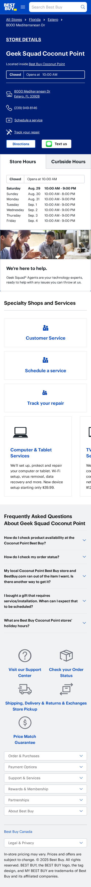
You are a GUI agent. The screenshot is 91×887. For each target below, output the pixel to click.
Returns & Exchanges (66, 703)
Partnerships (18, 800)
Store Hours (23, 161)
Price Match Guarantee (24, 739)
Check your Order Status (66, 672)
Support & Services (24, 778)
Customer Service (45, 337)
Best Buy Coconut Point (47, 64)
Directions (21, 144)
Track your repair (45, 403)
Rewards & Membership (28, 789)
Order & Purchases (23, 756)
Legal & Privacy (21, 843)
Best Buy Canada (18, 831)
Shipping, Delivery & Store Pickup (24, 706)
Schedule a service (45, 370)
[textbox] (37, 476)
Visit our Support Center (25, 672)
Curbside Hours (68, 161)
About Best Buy (21, 811)
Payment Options (22, 767)
